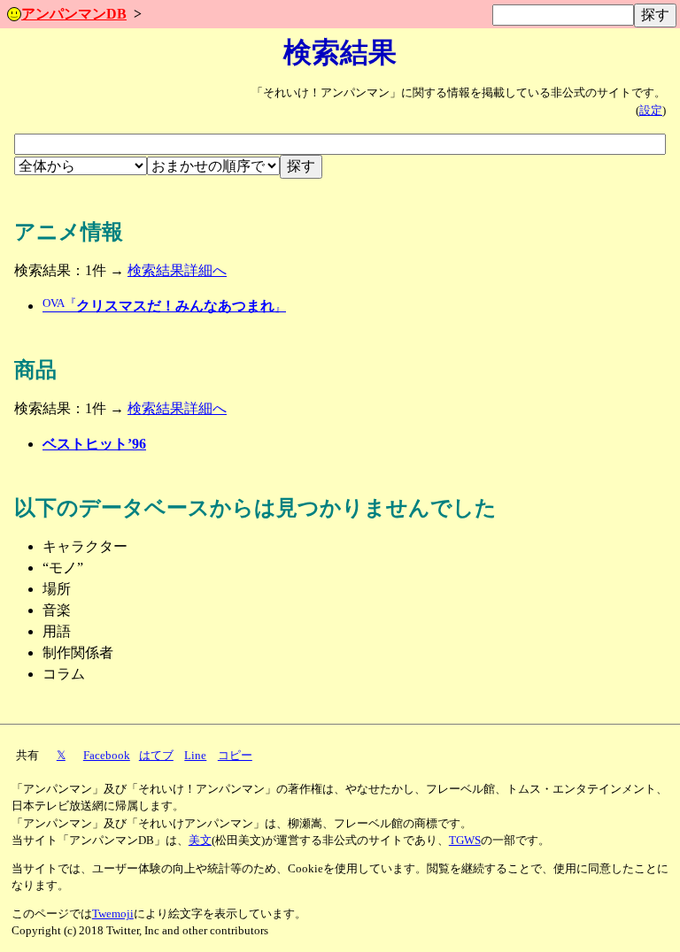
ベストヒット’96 (94, 443)
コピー (235, 755)
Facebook (106, 755)
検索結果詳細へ (177, 270)
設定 (650, 110)
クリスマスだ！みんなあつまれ (164, 305)
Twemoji (113, 914)
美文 (200, 840)
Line (195, 755)
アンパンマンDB (74, 13)
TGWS (465, 840)
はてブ (156, 755)
